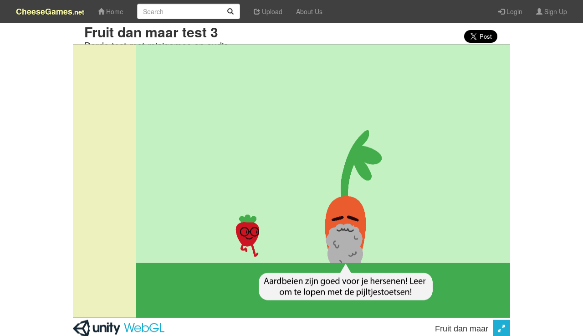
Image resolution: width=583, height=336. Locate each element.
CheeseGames (50, 11)
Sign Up (554, 11)
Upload (271, 11)
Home (113, 11)
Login (513, 11)
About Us (309, 11)
